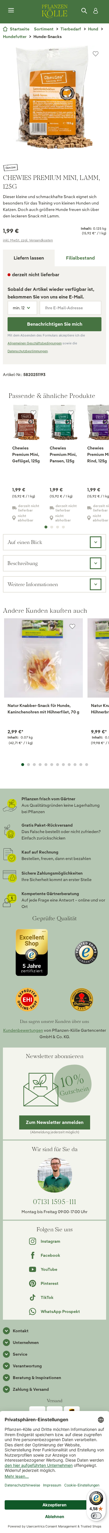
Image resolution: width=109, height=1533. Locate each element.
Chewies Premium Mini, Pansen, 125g (63, 454)
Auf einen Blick (25, 542)
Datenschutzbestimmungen (28, 351)
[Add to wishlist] (72, 626)
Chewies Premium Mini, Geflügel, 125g (26, 454)
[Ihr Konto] (94, 10)
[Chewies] (54, 167)
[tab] (80, 258)
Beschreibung (23, 563)
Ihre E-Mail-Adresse (64, 307)
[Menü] (11, 10)
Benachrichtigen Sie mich (54, 324)
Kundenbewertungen (23, 1030)
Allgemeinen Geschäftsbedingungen (35, 343)
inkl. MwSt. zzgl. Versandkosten (28, 240)
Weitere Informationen (33, 584)
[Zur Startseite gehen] (54, 10)
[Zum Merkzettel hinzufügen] (96, 54)
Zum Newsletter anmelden (54, 1122)
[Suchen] (85, 10)
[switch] (96, 1516)
